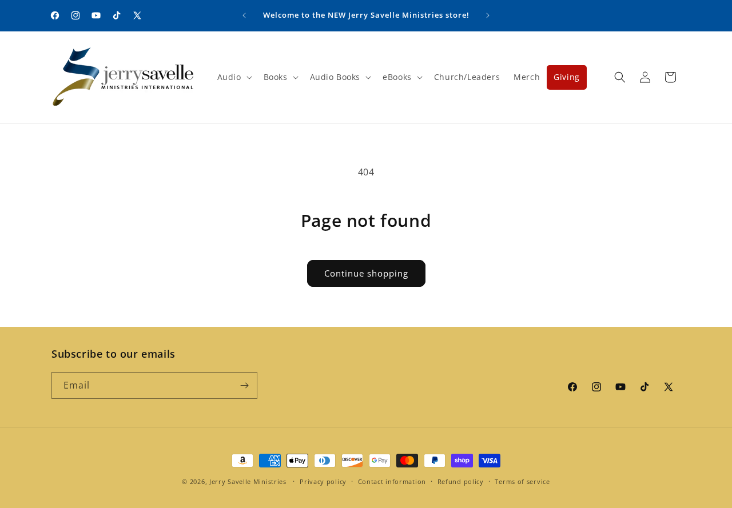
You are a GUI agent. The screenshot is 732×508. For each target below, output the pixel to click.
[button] (233, 77)
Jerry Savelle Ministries (248, 481)
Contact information (392, 481)
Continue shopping (366, 273)
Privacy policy (323, 481)
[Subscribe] (244, 385)
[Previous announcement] (244, 15)
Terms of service (522, 481)
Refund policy (460, 481)
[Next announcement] (487, 15)
